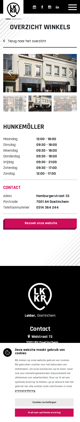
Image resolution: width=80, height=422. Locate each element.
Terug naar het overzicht (25, 41)
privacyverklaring (25, 390)
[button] (70, 73)
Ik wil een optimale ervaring (44, 412)
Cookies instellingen (44, 402)
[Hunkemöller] (40, 73)
